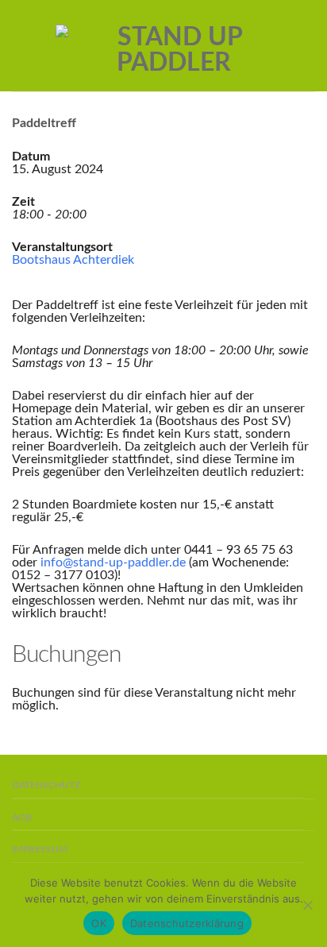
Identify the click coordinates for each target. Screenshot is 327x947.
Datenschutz (46, 785)
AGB (22, 818)
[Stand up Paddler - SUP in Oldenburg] (173, 46)
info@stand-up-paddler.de (113, 562)
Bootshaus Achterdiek (73, 259)
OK (98, 923)
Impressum (39, 849)
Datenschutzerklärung (187, 923)
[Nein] (307, 905)
